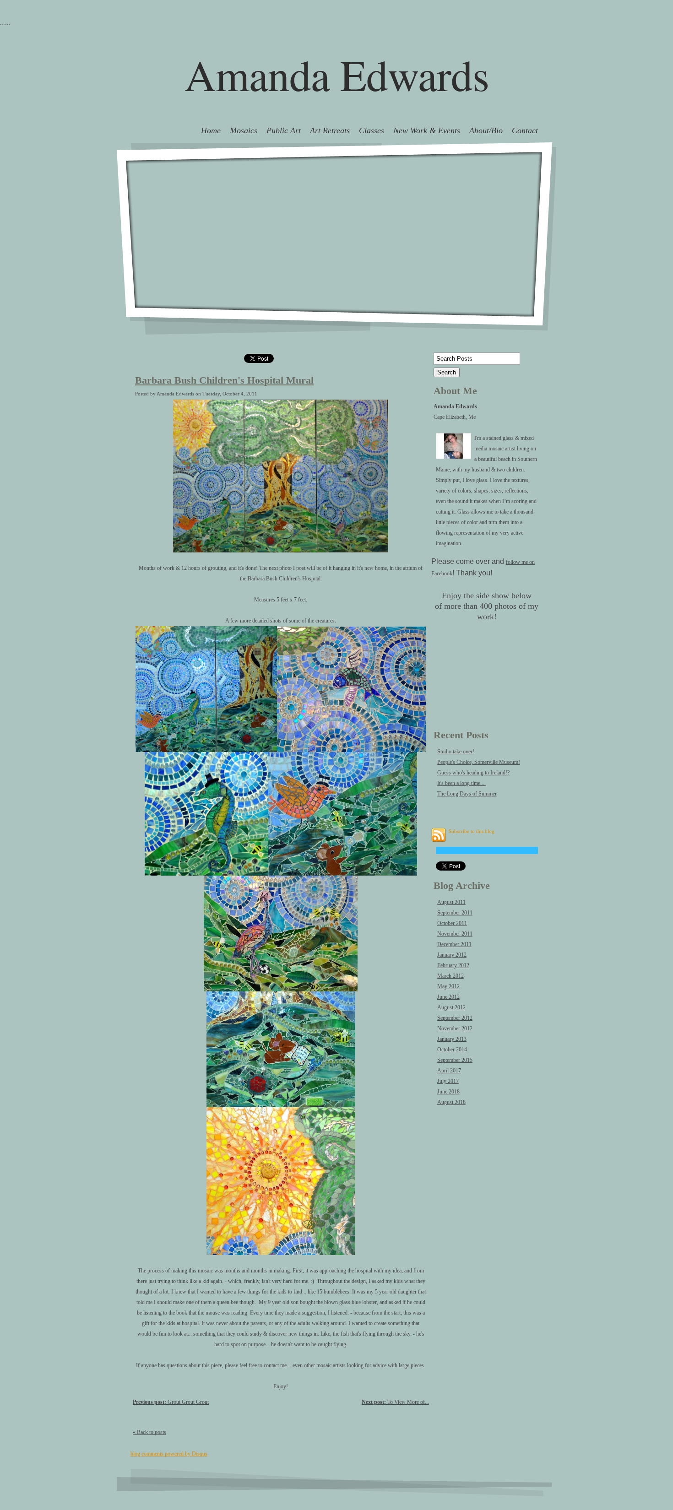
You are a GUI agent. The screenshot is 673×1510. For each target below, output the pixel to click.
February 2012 (453, 965)
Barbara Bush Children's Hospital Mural (224, 380)
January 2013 (452, 1039)
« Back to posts (149, 1432)
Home (211, 130)
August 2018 (451, 1102)
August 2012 (451, 1007)
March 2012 (450, 976)
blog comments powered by (168, 1453)
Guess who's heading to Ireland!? (473, 772)
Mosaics (243, 130)
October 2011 (452, 923)
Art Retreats (330, 130)
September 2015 (454, 1060)
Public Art (283, 130)
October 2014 (452, 1049)
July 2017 (448, 1081)
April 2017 (449, 1070)
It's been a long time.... (461, 783)
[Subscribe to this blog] (438, 835)
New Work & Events (426, 130)
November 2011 (454, 934)
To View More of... (395, 1402)
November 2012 (454, 1028)
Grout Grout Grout (171, 1402)
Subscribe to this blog (471, 831)
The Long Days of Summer (467, 793)
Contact (525, 130)
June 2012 (448, 997)
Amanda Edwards (337, 74)
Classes (371, 130)
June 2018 (448, 1091)
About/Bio (486, 130)
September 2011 (454, 912)
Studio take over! (455, 751)
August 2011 (451, 902)
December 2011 (454, 944)
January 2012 (452, 955)
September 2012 (454, 1018)
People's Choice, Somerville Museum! (478, 762)
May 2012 (448, 986)
